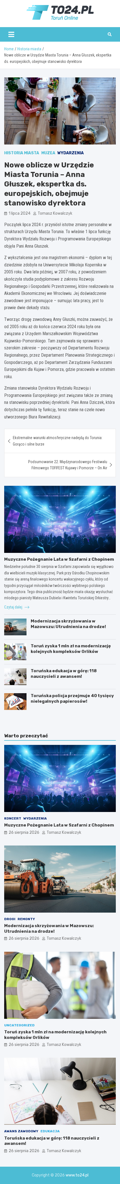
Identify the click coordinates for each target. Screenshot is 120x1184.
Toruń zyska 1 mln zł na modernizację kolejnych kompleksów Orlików (71, 648)
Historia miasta (21, 153)
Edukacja (50, 1131)
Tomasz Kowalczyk (55, 213)
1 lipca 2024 (19, 213)
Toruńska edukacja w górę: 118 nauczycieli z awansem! (64, 673)
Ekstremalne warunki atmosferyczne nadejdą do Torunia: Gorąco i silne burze (57, 440)
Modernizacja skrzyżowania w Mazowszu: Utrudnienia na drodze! (68, 624)
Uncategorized (19, 1025)
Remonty (26, 919)
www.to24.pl (77, 1175)
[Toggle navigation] (11, 34)
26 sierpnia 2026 (24, 832)
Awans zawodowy (21, 1131)
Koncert (12, 818)
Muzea (48, 153)
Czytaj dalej (13, 607)
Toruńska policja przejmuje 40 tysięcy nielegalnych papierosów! (72, 698)
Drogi (9, 919)
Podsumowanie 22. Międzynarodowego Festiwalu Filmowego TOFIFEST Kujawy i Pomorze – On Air (67, 465)
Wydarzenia (70, 153)
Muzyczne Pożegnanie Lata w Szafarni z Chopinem (59, 559)
